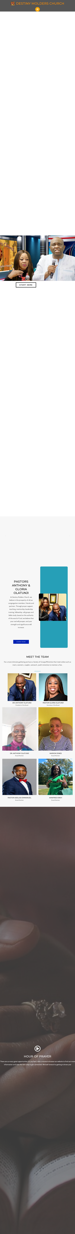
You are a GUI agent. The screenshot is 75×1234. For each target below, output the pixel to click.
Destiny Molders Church (40, 3)
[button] (26, 284)
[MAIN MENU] (37, 9)
